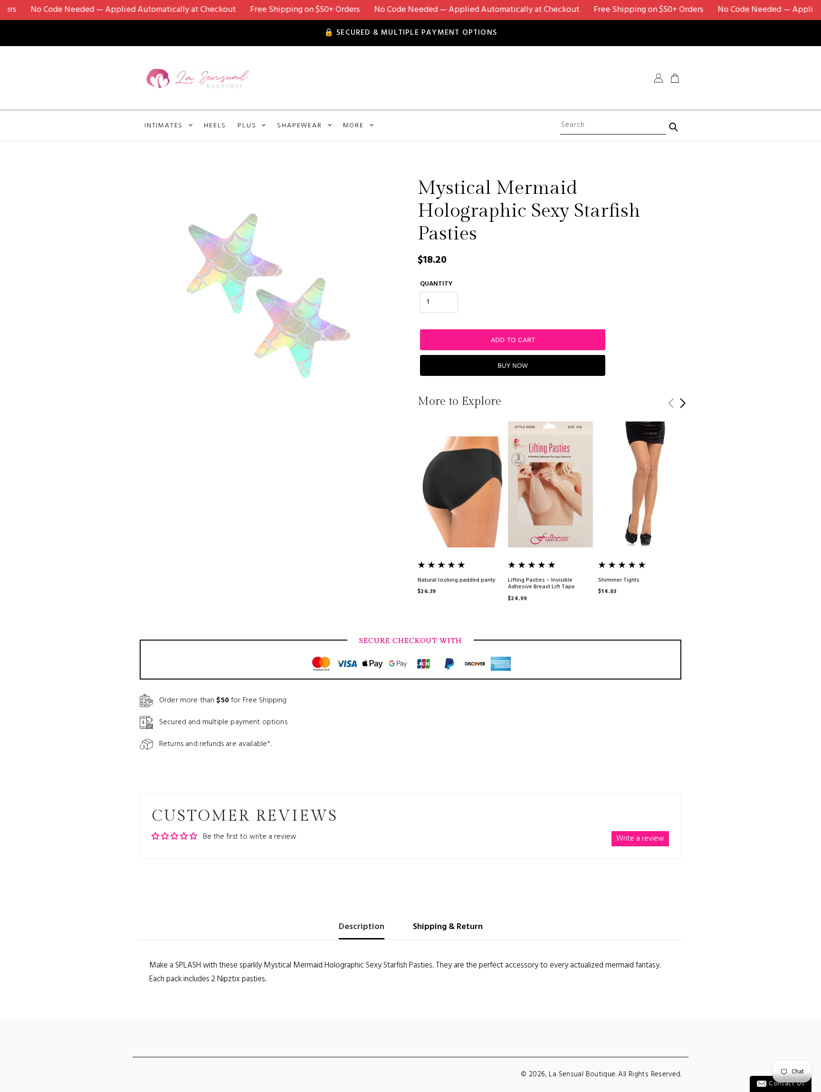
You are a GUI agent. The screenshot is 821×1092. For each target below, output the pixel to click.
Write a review (640, 839)
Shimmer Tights (619, 580)
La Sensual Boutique (582, 1074)
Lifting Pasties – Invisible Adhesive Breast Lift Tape (541, 583)
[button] (682, 403)
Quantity (436, 284)
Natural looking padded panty (457, 580)
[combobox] (613, 125)
